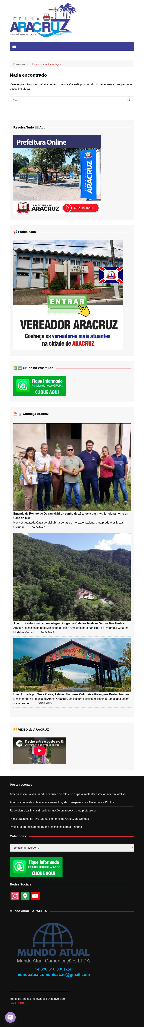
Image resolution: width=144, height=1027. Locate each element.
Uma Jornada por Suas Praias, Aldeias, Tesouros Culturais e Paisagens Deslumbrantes (71, 694)
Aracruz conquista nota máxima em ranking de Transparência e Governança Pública (62, 802)
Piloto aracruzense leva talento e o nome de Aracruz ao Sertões (49, 818)
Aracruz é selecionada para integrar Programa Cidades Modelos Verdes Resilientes (68, 623)
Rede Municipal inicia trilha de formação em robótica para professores (53, 810)
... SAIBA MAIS (35, 527)
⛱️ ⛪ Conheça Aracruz (31, 414)
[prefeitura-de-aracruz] (57, 174)
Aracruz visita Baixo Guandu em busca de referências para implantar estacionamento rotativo (68, 794)
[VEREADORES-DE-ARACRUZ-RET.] (68, 294)
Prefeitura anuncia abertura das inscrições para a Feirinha (46, 826)
